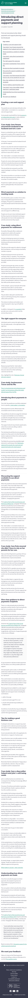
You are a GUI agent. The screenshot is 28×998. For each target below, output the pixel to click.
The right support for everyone (11, 61)
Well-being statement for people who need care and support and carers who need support (12, 445)
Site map (14, 971)
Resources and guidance (7, 9)
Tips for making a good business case (13, 84)
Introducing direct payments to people (13, 68)
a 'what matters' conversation (17, 405)
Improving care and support (8, 11)
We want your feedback (9, 96)
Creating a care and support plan (12, 44)
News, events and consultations (14, 970)
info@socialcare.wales (7, 994)
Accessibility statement (14, 978)
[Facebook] (10, 991)
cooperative (18, 309)
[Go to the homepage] (9, 2)
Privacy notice (14, 975)
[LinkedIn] (17, 991)
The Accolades (14, 973)
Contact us (14, 977)
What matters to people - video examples (12, 867)
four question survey (11, 959)
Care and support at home (7, 12)
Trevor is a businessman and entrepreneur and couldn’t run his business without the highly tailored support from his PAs (13, 390)
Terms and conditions (14, 980)
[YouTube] (14, 991)
